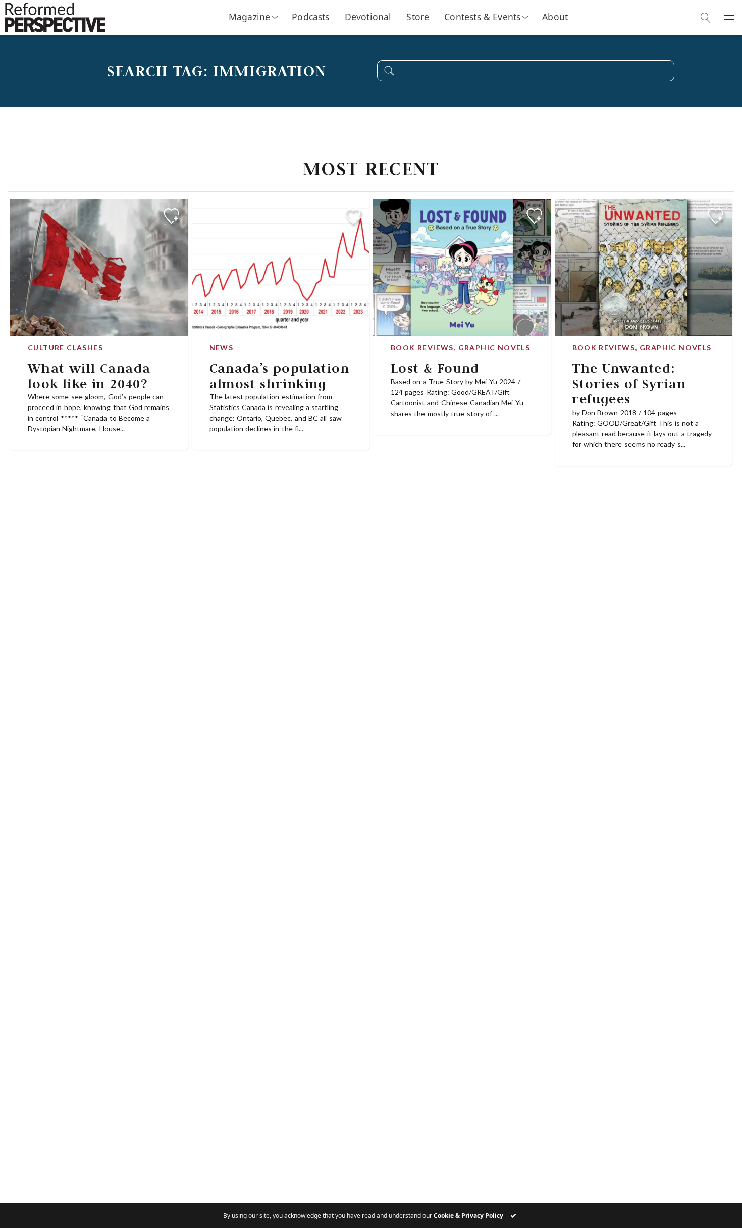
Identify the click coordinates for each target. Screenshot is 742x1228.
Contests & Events (482, 17)
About (555, 17)
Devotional (368, 17)
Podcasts (310, 17)
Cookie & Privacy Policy (468, 1215)
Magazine (249, 17)
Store (417, 17)
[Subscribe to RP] (171, 215)
